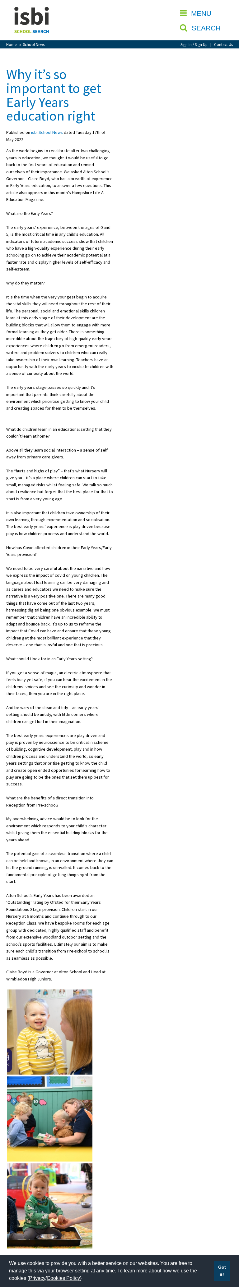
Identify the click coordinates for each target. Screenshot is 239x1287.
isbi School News (47, 132)
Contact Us (223, 44)
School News (34, 44)
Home (11, 44)
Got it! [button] (222, 1271)
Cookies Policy (63, 1278)
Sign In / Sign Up (194, 44)
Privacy (37, 1278)
